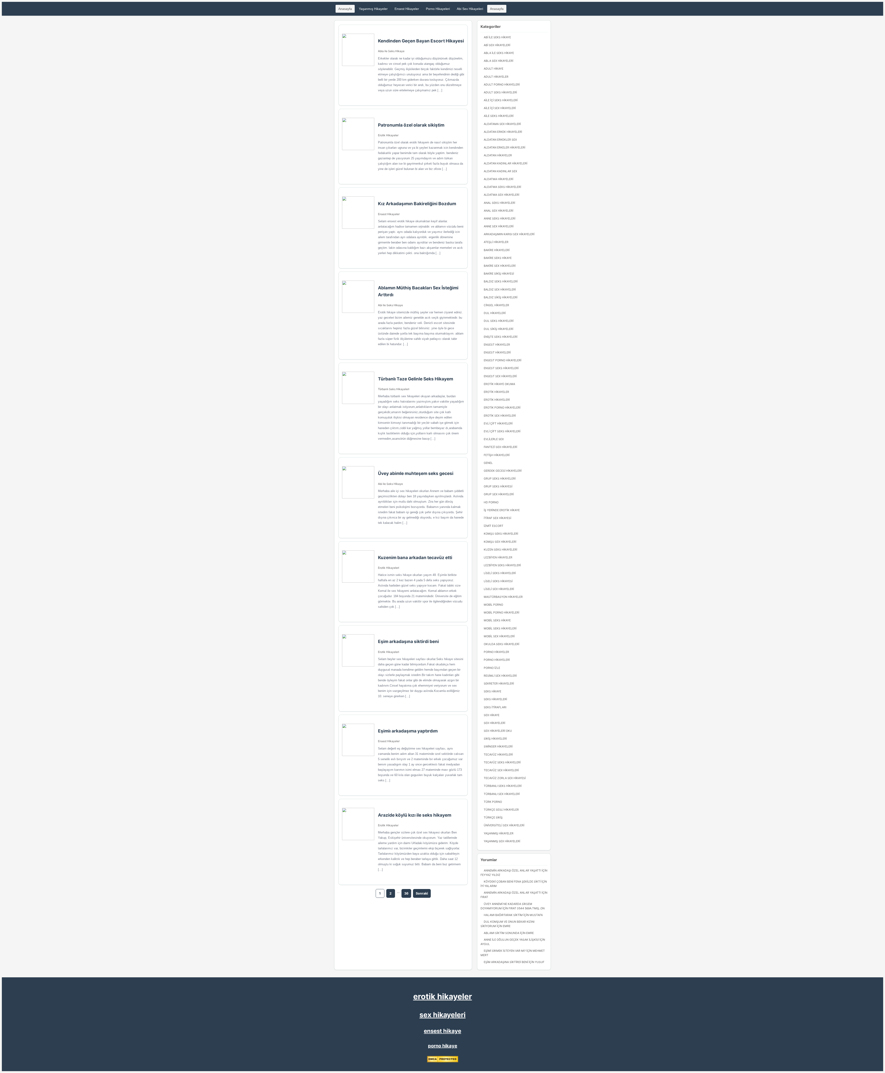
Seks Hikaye (492, 691)
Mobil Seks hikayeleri (500, 628)
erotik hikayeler (442, 996)
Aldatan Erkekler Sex (500, 139)
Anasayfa (345, 9)
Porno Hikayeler (496, 652)
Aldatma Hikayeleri (498, 179)
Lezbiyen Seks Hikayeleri (502, 565)
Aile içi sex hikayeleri (500, 108)
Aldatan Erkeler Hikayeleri (504, 147)
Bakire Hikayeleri (497, 250)
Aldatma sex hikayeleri (501, 194)
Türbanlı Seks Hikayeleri (393, 389)
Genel (488, 463)
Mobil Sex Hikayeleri (499, 636)
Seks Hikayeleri (495, 699)
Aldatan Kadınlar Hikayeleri (505, 163)
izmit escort (493, 526)
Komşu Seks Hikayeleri (501, 533)
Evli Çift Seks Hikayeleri (502, 431)
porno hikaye (442, 1046)
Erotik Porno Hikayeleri (502, 407)
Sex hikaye (491, 715)
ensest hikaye (442, 1031)
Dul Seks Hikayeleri (498, 321)
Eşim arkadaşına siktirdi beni (506, 962)
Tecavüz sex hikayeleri (501, 770)
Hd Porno (491, 502)
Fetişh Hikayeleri (497, 455)
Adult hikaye (493, 68)
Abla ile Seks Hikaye (391, 51)
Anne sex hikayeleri (498, 226)
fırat (484, 897)
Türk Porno (493, 801)
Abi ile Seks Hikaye (390, 305)
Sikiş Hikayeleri (495, 738)
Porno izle (492, 668)
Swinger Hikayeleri (498, 746)
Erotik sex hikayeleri (500, 415)
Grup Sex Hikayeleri (499, 494)
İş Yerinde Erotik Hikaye (502, 510)
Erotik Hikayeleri (388, 567)
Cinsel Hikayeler (496, 305)
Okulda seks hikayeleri (501, 644)
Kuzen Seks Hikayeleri (500, 549)
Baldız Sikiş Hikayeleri (500, 297)
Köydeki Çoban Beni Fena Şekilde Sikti (512, 881)
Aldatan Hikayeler (498, 155)
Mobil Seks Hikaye (497, 620)
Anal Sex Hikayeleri (498, 210)
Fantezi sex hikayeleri (500, 447)
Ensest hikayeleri (497, 352)
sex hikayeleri (442, 1015)
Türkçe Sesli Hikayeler (501, 809)
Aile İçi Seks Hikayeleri (501, 100)
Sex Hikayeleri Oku (498, 730)
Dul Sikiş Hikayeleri (498, 329)
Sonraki (422, 893)
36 (406, 893)
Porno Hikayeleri (438, 9)
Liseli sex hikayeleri (499, 589)
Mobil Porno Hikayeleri (501, 612)
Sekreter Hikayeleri (499, 683)
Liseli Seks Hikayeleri (500, 573)
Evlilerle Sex (494, 439)
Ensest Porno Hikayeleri (502, 360)
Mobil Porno (493, 604)
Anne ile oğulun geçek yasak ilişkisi (511, 939)
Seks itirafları (495, 707)
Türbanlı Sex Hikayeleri (502, 794)
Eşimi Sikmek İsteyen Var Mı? (505, 950)
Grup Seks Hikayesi (498, 486)
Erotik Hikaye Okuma (499, 384)
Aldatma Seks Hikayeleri (502, 187)
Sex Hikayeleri (494, 723)
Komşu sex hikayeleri (500, 541)
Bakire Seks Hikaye (498, 258)
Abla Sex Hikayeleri (498, 60)
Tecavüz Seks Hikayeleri (502, 762)
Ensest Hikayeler (407, 9)
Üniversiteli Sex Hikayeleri (504, 825)
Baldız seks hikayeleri (501, 281)
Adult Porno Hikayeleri (502, 84)
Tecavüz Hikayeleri (498, 754)
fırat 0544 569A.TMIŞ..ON (527, 908)
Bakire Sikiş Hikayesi (499, 273)
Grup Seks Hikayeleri (500, 478)
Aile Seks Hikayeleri (498, 116)
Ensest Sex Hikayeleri (500, 376)
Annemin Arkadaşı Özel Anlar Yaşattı (512, 870)
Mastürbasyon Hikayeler (503, 597)
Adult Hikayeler (496, 76)
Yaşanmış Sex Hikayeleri (502, 841)
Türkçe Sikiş (493, 817)
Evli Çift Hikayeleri (498, 423)
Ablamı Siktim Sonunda (501, 933)
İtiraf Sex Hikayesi (497, 518)
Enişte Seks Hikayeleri (500, 336)
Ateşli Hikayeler (496, 242)
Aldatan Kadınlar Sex (500, 171)
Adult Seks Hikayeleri (500, 92)
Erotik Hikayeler (388, 135)
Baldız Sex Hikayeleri (500, 289)
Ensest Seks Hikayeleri (501, 368)
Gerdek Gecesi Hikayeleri (503, 470)
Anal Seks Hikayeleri (499, 203)
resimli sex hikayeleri (500, 675)
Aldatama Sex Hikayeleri (502, 124)
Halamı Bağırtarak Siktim (503, 915)
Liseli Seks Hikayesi (498, 581)
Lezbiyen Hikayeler (498, 557)
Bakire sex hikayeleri (500, 265)
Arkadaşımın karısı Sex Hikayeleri (509, 234)
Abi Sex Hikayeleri (470, 9)
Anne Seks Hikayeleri (499, 218)
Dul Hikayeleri (495, 313)
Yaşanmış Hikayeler (373, 9)
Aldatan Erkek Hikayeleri (503, 131)
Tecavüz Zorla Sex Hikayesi (505, 778)
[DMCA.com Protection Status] (442, 1061)
